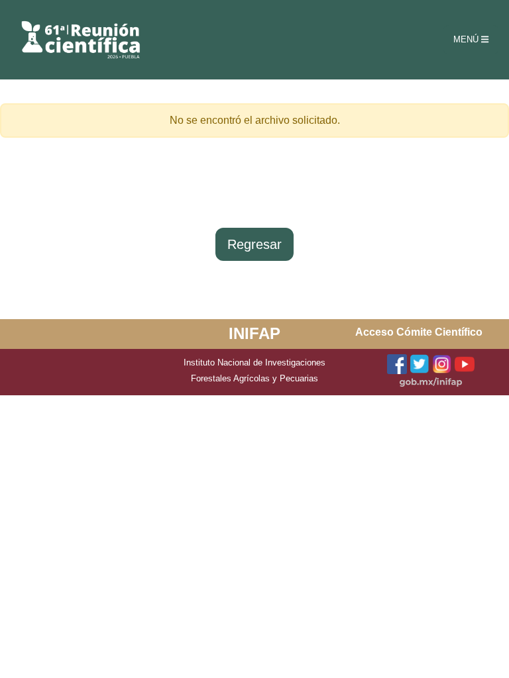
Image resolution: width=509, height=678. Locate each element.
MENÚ (467, 39)
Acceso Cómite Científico (418, 332)
